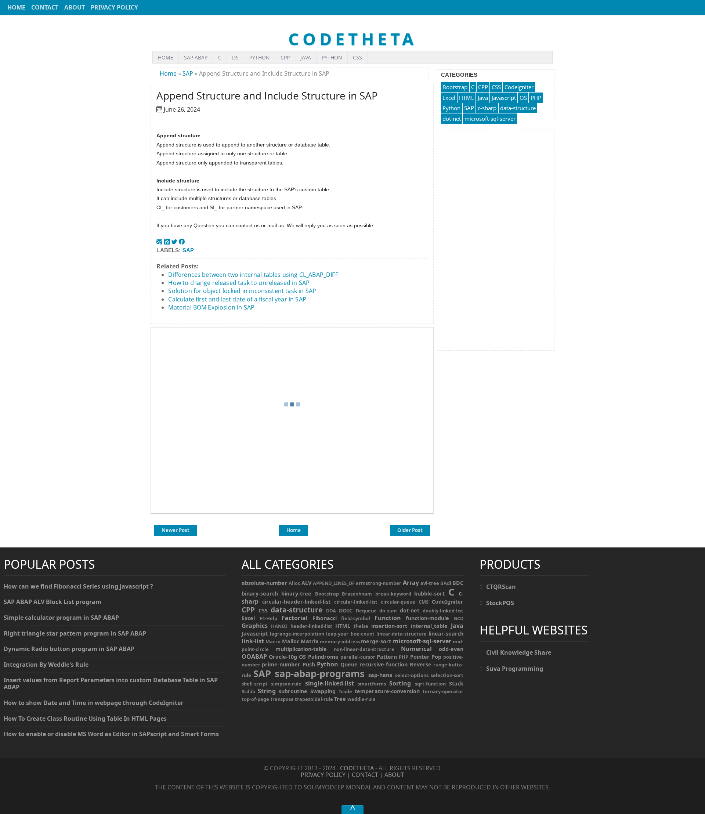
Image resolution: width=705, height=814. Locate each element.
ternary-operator (443, 691)
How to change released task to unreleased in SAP (239, 283)
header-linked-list (311, 626)
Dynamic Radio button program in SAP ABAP (69, 649)
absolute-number (264, 582)
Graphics (255, 626)
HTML (466, 97)
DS (235, 57)
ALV (306, 582)
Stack (456, 683)
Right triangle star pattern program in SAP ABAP (75, 633)
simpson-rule (286, 683)
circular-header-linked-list (296, 601)
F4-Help (268, 618)
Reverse (420, 664)
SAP (187, 73)
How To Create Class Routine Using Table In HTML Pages (85, 718)
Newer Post (175, 530)
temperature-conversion (387, 691)
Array (411, 583)
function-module (427, 618)
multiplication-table (301, 648)
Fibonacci (324, 618)
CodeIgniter (519, 87)
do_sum (388, 610)
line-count (363, 633)
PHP (536, 97)
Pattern (387, 656)
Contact (44, 7)
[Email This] (159, 242)
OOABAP (254, 656)
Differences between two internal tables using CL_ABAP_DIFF (253, 275)
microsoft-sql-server (490, 118)
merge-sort (376, 641)
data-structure (518, 108)
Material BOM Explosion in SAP (211, 307)
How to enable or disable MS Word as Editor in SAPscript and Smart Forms (111, 734)
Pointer (420, 656)
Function (388, 618)
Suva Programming (514, 669)
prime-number (281, 664)
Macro (273, 641)
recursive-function (383, 664)
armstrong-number (378, 583)
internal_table (429, 625)
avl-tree (429, 583)
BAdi (445, 583)
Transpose (282, 699)
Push (309, 664)
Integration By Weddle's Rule (46, 665)
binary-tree (296, 593)
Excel (448, 97)
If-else (361, 626)
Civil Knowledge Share (518, 652)
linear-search (446, 633)
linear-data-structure (401, 633)
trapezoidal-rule (314, 699)
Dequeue (366, 610)
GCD (458, 618)
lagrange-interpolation (297, 633)
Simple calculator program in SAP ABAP (61, 618)
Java (305, 57)
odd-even (451, 648)
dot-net (451, 118)
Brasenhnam (357, 593)
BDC (457, 582)
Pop (436, 656)
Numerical (416, 649)
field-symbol (355, 618)
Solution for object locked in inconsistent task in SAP (242, 291)
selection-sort (447, 675)
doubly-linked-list (443, 610)
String (267, 691)
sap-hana (380, 675)
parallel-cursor (357, 657)
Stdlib (248, 691)
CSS (357, 57)
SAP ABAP (195, 57)
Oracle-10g (283, 656)
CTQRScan (501, 587)
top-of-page (255, 699)
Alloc (294, 583)
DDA (331, 610)
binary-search (260, 593)
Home (16, 7)
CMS (424, 601)
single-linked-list (329, 683)
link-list (253, 641)
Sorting (400, 683)
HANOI (279, 626)
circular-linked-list (355, 601)
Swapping (323, 691)
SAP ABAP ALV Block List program (52, 602)
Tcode (345, 691)
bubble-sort (429, 593)
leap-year (337, 633)
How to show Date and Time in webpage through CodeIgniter (93, 703)
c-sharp (487, 108)
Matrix (309, 641)
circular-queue (398, 601)
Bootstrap (454, 87)
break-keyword (393, 593)
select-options (412, 675)
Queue (349, 664)
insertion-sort (389, 625)
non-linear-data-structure (364, 649)
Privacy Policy (114, 7)
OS (523, 97)
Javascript (504, 97)
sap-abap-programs (320, 673)
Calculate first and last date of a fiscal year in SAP (237, 299)
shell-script (255, 683)
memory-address (340, 641)
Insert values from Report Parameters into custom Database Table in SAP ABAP (111, 683)
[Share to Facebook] (182, 242)
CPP (285, 57)
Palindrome (323, 656)
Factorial (295, 618)
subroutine (293, 691)
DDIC (345, 610)
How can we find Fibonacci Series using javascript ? (78, 586)
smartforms (372, 683)
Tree (340, 698)
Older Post (410, 530)
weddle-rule (361, 699)
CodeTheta (352, 39)
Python (259, 57)
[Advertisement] (495, 240)
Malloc (290, 641)
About (74, 7)
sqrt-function (430, 683)
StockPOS (500, 603)
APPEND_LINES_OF (334, 583)
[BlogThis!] (167, 242)
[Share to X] (174, 242)
